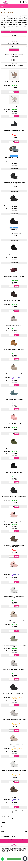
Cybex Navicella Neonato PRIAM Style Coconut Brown (14, 796)
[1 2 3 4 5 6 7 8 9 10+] (11, 142)
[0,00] (26, 2)
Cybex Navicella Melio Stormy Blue (14, 399)
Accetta (14, 859)
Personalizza (14, 855)
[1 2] (11, 311)
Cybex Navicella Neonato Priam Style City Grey (14, 719)
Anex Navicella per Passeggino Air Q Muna (14, 130)
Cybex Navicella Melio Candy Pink (14, 423)
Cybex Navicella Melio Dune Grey (14, 325)
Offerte (2, 6)
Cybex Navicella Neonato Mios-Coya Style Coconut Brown (14, 546)
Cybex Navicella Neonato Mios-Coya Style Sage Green (14, 645)
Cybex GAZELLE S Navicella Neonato (14, 157)
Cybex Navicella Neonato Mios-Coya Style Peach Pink (14, 521)
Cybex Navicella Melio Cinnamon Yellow (14, 349)
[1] (11, 92)
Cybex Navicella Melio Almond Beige (14, 373)
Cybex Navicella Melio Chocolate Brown (14, 300)
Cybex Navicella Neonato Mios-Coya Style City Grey (14, 670)
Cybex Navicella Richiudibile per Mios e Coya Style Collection (14, 183)
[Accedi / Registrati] (24, 2)
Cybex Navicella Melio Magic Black (14, 472)
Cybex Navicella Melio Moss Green (14, 448)
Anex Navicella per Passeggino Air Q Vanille (14, 106)
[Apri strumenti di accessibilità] (25, 858)
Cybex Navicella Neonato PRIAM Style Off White (14, 770)
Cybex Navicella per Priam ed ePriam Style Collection (14, 205)
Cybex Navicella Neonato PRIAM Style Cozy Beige (14, 745)
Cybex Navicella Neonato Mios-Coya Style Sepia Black (14, 497)
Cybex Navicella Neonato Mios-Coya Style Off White (14, 597)
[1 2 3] (11, 385)
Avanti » (16, 56)
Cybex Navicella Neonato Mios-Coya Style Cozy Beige (14, 621)
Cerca (14, 35)
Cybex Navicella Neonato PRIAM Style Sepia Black (14, 694)
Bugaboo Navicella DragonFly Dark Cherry (14, 276)
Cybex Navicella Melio (14, 254)
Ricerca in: (14, 41)
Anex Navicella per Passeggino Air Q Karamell (14, 81)
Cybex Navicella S (14, 229)
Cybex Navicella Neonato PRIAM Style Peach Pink (14, 571)
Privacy (13, 851)
